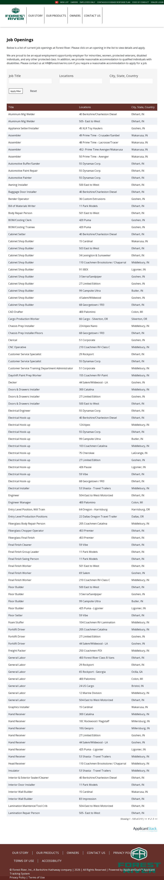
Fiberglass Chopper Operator (26, 530)
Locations (66, 76)
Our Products (56, 15)
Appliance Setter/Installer (23, 128)
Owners (75, 15)
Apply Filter (15, 91)
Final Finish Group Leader (23, 552)
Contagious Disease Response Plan (113, 2)
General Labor (17, 657)
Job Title (15, 76)
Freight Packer (17, 650)
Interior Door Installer (21, 784)
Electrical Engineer (19, 410)
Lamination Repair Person (24, 813)
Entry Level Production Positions (27, 516)
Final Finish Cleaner (20, 545)
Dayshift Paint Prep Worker (24, 375)
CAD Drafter (15, 312)
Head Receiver (16, 763)
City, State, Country (124, 76)
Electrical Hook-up (19, 417)
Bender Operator (18, 199)
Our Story (35, 15)
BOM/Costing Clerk (20, 220)
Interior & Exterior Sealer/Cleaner (28, 777)
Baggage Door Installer (22, 192)
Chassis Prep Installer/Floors (25, 333)
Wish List (64, 2)
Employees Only (87, 2)
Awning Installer (18, 185)
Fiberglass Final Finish (21, 537)
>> (156, 818)
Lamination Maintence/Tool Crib (27, 806)
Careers (74, 2)
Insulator (13, 770)
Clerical (12, 340)
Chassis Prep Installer (21, 326)
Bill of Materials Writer (22, 206)
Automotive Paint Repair (23, 170)
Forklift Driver (16, 629)
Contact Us (92, 15)
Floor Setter (15, 615)
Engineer (13, 495)
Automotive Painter (20, 177)
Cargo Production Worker (23, 319)
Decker (12, 382)
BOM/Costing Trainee (21, 227)
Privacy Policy (18, 877)
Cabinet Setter (17, 234)
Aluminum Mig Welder (21, 114)
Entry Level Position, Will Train (26, 509)
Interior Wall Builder (20, 792)
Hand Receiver (16, 714)
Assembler (14, 135)
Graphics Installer (18, 707)
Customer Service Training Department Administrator (40, 368)
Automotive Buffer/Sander (24, 163)
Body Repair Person (20, 213)
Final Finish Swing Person (23, 559)
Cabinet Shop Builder (21, 241)
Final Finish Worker (19, 566)
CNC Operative (17, 347)
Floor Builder (16, 587)
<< (145, 818)
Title (11, 107)
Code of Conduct (140, 2)
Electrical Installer (18, 488)
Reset (33, 91)
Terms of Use (36, 877)
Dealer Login (157, 2)
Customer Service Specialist (24, 354)
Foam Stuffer (16, 622)
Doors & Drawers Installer (24, 389)
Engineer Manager (19, 502)
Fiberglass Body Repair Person (26, 523)
